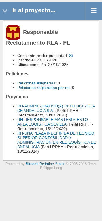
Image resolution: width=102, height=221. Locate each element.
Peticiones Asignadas (36, 83)
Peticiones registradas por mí (43, 87)
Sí (71, 55)
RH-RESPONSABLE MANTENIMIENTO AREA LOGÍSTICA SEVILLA (52, 121)
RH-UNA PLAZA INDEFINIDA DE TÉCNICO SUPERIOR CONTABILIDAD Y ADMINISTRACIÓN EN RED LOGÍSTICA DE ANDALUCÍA (56, 140)
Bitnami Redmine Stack (45, 164)
